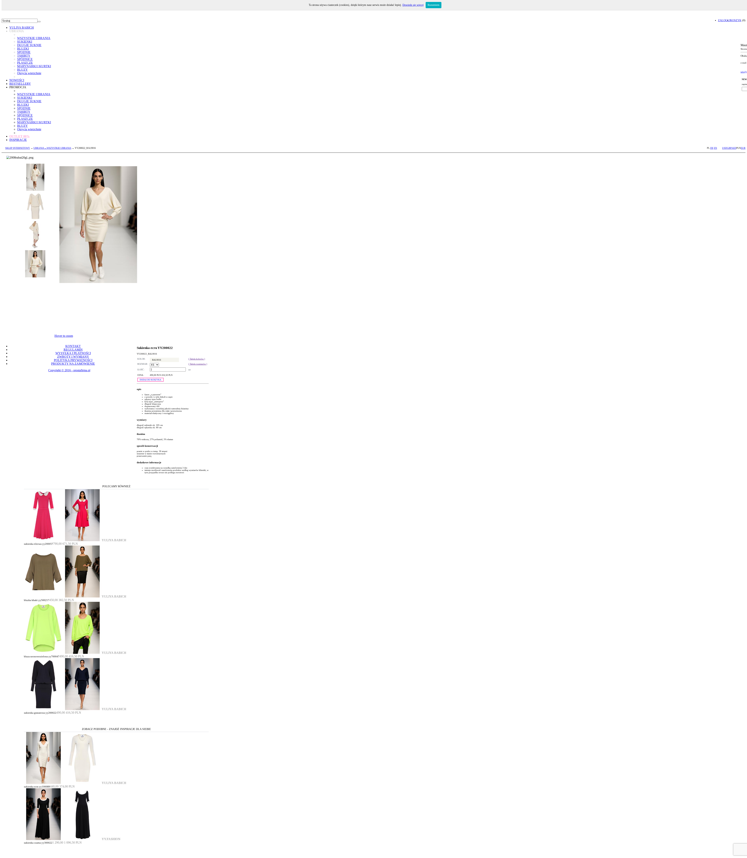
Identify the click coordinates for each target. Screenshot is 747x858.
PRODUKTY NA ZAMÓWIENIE (73, 363)
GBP (729, 148)
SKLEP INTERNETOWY (17, 148)
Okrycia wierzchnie (29, 73)
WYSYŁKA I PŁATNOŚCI (73, 353)
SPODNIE (24, 52)
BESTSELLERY (20, 83)
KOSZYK (735, 20)
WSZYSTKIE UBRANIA (33, 38)
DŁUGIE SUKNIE (29, 45)
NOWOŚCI (16, 80)
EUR (743, 148)
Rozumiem (433, 5)
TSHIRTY (23, 55)
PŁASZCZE (25, 62)
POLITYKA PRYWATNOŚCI (73, 360)
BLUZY (22, 69)
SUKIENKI (24, 41)
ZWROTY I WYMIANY (73, 356)
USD (724, 148)
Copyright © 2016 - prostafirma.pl (69, 370)
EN (715, 148)
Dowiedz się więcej (413, 5)
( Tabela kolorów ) (196, 359)
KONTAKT (73, 346)
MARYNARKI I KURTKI (34, 66)
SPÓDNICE (25, 59)
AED (733, 148)
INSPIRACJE (18, 139)
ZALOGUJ (724, 20)
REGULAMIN (73, 349)
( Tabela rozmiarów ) (197, 364)
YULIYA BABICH (21, 27)
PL (708, 148)
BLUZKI (23, 48)
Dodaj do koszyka (150, 380)
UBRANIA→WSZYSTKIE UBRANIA (52, 148)
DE (711, 148)
